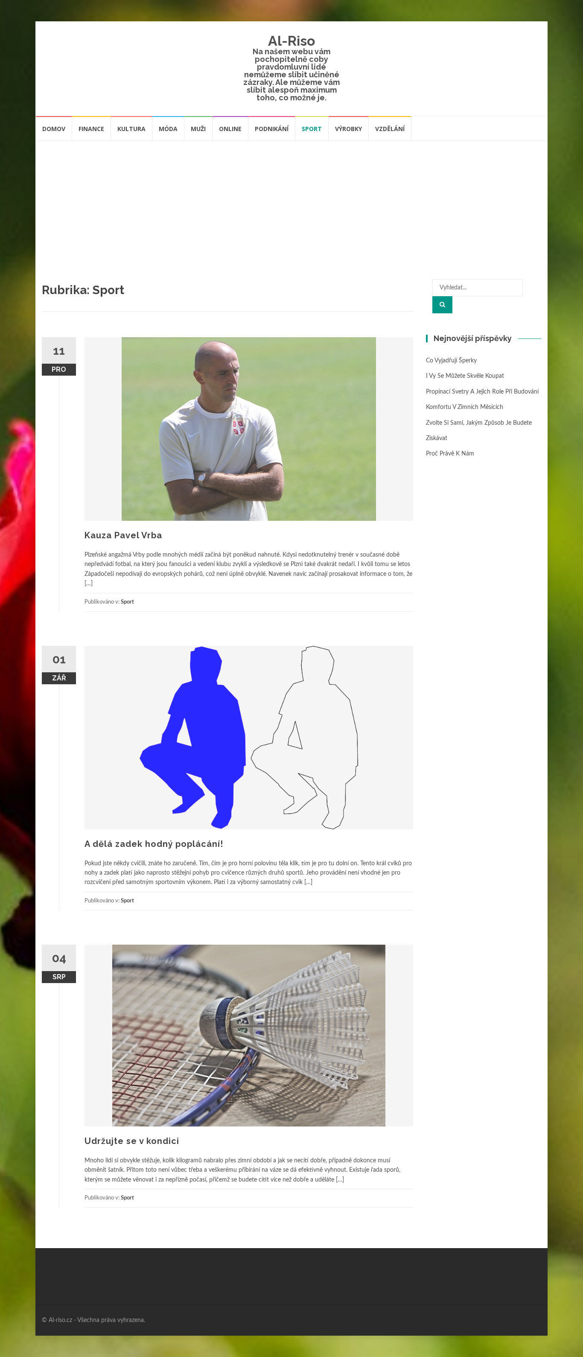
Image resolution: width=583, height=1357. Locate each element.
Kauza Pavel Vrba (123, 535)
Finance (91, 129)
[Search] (442, 304)
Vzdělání (390, 129)
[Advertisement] (291, 205)
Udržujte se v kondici (132, 1141)
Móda (168, 129)
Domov (53, 129)
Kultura (131, 129)
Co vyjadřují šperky (451, 361)
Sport (312, 129)
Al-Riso (291, 41)
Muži (198, 129)
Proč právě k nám (450, 454)
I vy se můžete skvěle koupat (465, 376)
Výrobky (348, 129)
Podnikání (272, 129)
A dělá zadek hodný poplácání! (154, 844)
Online (230, 129)
